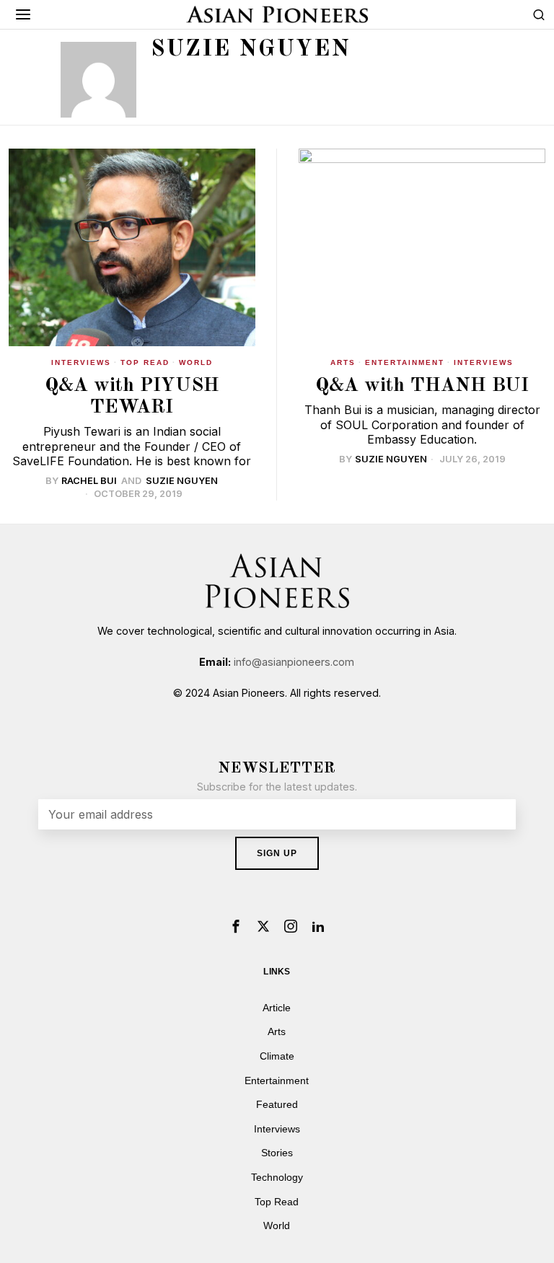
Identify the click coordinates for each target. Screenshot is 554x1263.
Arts (343, 362)
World (196, 362)
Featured (277, 1104)
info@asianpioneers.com (294, 662)
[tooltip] (235, 926)
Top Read (145, 362)
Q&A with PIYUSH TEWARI (132, 396)
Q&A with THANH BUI (422, 385)
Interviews (81, 362)
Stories (277, 1152)
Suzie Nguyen (182, 480)
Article (277, 1007)
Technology (277, 1177)
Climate (277, 1056)
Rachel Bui (89, 480)
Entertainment (404, 362)
